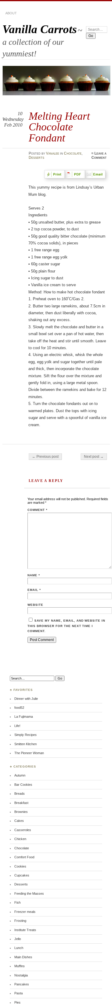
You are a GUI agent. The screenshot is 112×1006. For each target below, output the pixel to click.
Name (33, 575)
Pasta (18, 993)
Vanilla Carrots (39, 29)
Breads (19, 793)
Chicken (20, 839)
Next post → (94, 457)
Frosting (20, 920)
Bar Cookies (23, 784)
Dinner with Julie (26, 698)
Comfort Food (24, 857)
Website (35, 604)
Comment (37, 510)
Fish (17, 902)
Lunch (18, 948)
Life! (17, 726)
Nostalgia (21, 975)
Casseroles (22, 830)
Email (34, 589)
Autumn (19, 775)
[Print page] (56, 177)
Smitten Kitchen (25, 744)
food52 (19, 707)
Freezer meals (25, 911)
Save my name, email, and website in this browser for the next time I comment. (66, 626)
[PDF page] (76, 177)
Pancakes (21, 984)
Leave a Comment (99, 155)
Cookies (20, 866)
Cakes (19, 820)
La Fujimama (23, 716)
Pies (17, 1002)
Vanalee (52, 153)
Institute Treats (25, 930)
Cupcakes (21, 875)
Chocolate (73, 153)
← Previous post (45, 457)
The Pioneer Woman (29, 753)
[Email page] (96, 177)
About (11, 13)
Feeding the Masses (29, 893)
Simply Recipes (25, 735)
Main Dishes (23, 957)
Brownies (21, 812)
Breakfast (21, 803)
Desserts (36, 157)
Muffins (19, 966)
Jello (17, 939)
